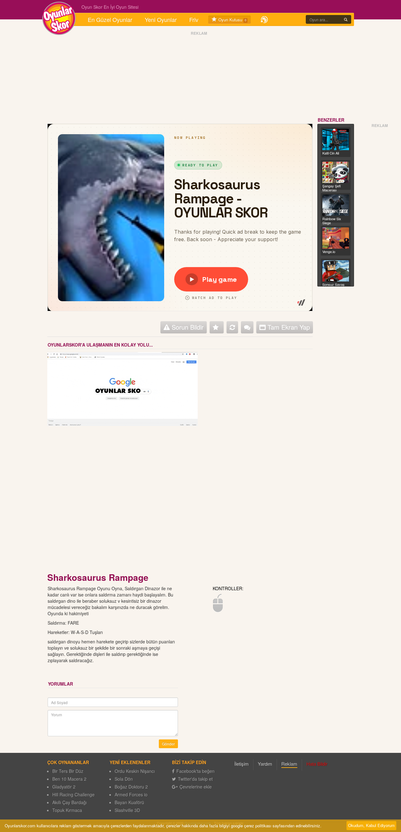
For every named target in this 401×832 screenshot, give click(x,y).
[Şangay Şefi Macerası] (335, 172)
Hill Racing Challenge (73, 794)
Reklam (289, 763)
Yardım (265, 763)
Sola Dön (124, 779)
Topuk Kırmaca (67, 810)
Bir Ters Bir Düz (67, 771)
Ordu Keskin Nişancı (135, 771)
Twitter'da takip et (195, 779)
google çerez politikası (251, 826)
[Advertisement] (199, 76)
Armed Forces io (131, 794)
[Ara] (345, 19)
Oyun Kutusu (231, 20)
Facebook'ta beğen (195, 771)
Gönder (168, 743)
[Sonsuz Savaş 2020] (335, 271)
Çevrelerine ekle (196, 787)
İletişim (241, 763)
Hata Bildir (316, 763)
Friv (193, 19)
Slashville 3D (127, 810)
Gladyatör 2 (64, 787)
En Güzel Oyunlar (110, 19)
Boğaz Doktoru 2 (131, 787)
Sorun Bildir (187, 327)
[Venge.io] (335, 238)
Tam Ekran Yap (288, 327)
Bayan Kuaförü (129, 802)
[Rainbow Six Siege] (335, 205)
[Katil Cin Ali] (335, 139)
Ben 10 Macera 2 (69, 779)
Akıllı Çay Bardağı (69, 802)
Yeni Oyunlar (161, 19)
